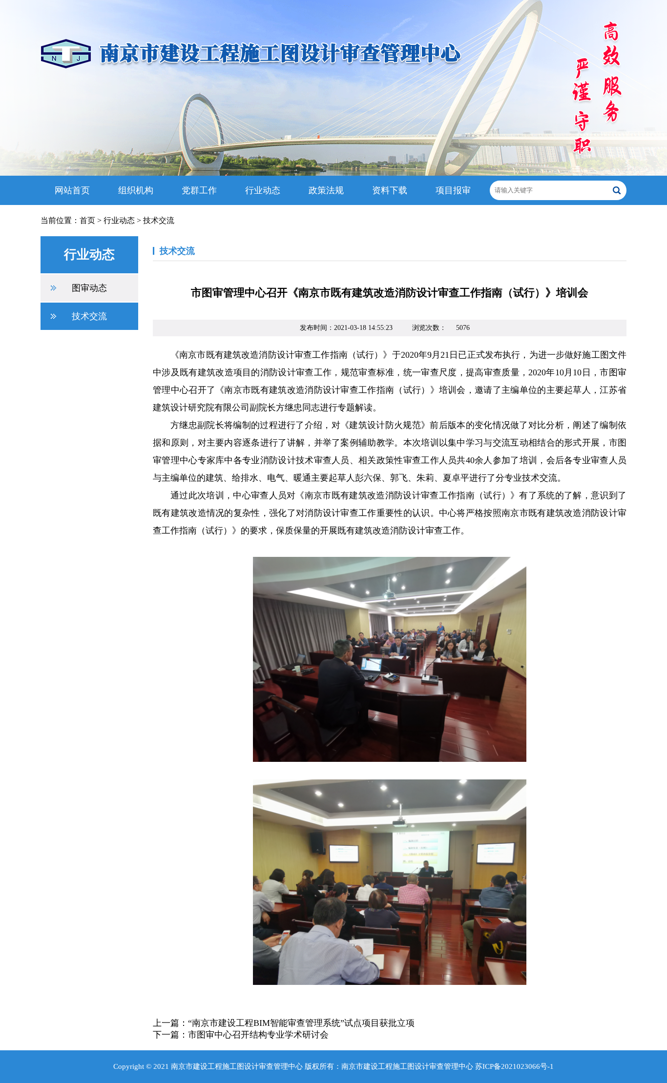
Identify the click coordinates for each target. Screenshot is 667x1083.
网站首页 (72, 190)
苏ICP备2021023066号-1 (514, 1066)
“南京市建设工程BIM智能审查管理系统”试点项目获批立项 (301, 1023)
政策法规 (326, 190)
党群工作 (199, 190)
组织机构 (135, 190)
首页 (87, 220)
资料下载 (389, 190)
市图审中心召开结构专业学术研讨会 (258, 1035)
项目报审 (453, 190)
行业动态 (262, 190)
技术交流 (158, 220)
